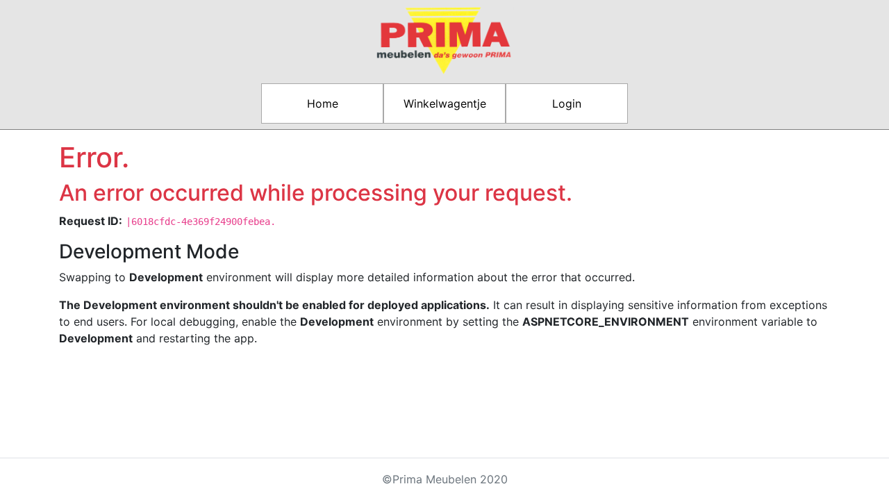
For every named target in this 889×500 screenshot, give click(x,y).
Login (566, 103)
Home (322, 103)
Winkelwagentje (445, 103)
